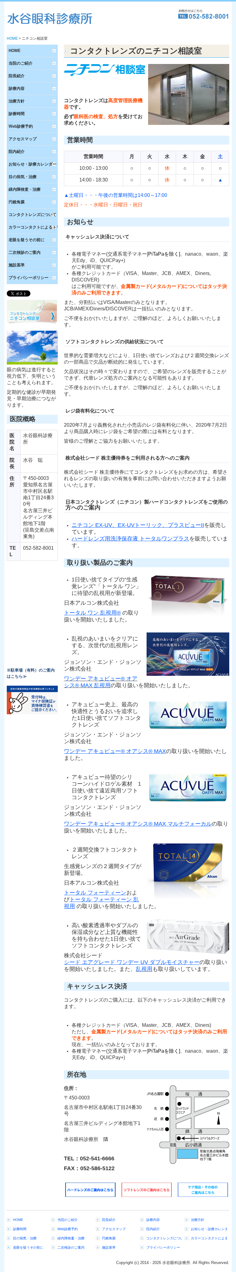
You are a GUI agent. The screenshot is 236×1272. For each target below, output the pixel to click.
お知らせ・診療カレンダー (33, 164)
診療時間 (17, 113)
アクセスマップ (23, 139)
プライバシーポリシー (29, 277)
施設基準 (17, 265)
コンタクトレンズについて (33, 214)
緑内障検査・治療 (25, 189)
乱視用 (144, 969)
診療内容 (17, 88)
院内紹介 (17, 151)
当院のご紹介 (21, 63)
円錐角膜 (17, 202)
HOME (15, 50)
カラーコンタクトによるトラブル (33, 227)
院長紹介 (17, 76)
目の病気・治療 (23, 176)
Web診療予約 (21, 126)
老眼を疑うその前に (27, 239)
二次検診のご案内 (25, 252)
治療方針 (17, 101)
